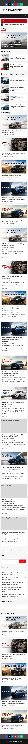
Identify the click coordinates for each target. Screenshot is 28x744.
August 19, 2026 (11, 471)
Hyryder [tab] (4, 74)
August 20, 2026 (11, 438)
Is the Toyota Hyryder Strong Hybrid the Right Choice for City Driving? (17, 106)
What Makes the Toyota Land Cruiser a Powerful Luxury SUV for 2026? (17, 66)
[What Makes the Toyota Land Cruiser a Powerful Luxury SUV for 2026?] (5, 66)
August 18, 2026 (11, 503)
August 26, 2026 (11, 156)
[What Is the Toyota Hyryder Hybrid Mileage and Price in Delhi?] (5, 97)
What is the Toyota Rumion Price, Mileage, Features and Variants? (12, 44)
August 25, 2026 (11, 179)
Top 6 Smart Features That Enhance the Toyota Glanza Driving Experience (12, 468)
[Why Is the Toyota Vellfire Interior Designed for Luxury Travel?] (5, 57)
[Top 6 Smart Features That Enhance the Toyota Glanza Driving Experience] (14, 458)
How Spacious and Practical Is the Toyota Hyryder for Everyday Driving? (17, 89)
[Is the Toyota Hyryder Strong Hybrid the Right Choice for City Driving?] (5, 106)
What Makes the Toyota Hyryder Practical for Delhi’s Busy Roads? (13, 500)
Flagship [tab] (12, 74)
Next (22, 550)
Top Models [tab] (20, 74)
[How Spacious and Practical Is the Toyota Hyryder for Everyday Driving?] (5, 89)
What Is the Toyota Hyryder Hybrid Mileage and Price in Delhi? (16, 97)
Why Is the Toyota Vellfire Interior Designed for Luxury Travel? (16, 58)
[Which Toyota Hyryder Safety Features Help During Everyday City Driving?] (14, 523)
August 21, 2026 (11, 406)
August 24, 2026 (11, 201)
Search (3, 555)
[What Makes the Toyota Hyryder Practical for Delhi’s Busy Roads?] (14, 491)
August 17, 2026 (11, 536)
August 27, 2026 (11, 46)
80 (18, 550)
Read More (4, 257)
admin (5, 46)
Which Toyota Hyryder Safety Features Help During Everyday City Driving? (14, 533)
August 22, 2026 (11, 223)
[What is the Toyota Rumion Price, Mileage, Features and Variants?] (14, 122)
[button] (2, 16)
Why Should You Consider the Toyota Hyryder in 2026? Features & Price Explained (18, 80)
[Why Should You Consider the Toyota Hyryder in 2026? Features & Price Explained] (5, 80)
